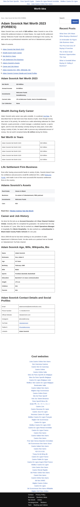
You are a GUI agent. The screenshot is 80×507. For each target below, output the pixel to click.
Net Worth (31, 500)
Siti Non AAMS (40, 480)
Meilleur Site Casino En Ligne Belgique (40, 383)
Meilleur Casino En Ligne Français (40, 417)
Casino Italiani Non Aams (40, 388)
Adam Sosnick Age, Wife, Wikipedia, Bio (17, 70)
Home (2, 18)
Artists (39, 500)
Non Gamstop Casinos (40, 364)
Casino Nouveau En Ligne (40, 409)
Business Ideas (42, 497)
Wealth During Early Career (12, 53)
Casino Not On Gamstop (40, 367)
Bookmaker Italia (40, 385)
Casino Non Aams (40, 433)
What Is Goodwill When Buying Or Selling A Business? (68, 63)
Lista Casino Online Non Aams (41, 4)
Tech (29, 505)
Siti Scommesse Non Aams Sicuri (40, 443)
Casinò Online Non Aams (40, 478)
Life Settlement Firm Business (13, 59)
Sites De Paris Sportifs (11, 1)
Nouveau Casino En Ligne (40, 414)
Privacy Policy (40, 495)
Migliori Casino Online (40, 483)
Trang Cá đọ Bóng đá (40, 454)
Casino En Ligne (40, 422)
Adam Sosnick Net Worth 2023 (13, 49)
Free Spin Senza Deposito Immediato (40, 441)
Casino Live (40, 406)
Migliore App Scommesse (40, 390)
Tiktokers (43, 502)
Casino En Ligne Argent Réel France (40, 462)
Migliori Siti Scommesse (40, 420)
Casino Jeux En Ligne (40, 412)
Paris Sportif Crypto (27, 1)
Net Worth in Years (9, 56)
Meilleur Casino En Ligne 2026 (40, 425)
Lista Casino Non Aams (40, 467)
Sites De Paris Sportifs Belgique (40, 377)
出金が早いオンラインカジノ (40, 404)
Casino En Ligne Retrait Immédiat (47, 1)
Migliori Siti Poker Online (40, 491)
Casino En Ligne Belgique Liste (40, 380)
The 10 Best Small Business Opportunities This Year (68, 54)
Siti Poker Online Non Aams (40, 472)
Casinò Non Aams (40, 475)
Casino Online (40, 369)
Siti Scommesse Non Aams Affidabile (40, 488)
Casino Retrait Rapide (40, 470)
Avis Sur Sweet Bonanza (40, 398)
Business (31, 497)
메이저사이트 (40, 451)
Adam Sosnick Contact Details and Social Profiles (20, 73)
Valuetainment (23, 323)
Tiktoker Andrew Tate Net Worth (21, 211)
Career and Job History (11, 66)
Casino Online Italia (40, 372)
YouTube (46, 116)
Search (62, 18)
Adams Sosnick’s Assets (11, 63)
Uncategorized (33, 502)
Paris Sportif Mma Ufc (40, 401)
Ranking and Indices (41, 505)
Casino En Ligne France (40, 430)
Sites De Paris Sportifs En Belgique (40, 375)
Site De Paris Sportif (40, 396)
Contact (31, 495)
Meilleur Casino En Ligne (40, 465)
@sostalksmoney (24, 327)
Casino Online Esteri (40, 393)
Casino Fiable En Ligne (40, 459)
